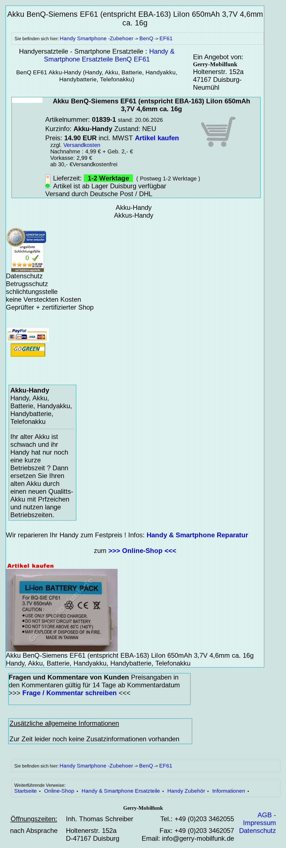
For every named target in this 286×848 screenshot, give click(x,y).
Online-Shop (59, 791)
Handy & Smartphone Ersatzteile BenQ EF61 (109, 55)
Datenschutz (257, 830)
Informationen (228, 791)
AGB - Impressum (259, 818)
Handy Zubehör (186, 791)
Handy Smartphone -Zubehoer (96, 38)
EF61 (166, 38)
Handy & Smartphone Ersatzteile (121, 791)
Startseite (25, 791)
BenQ (146, 38)
